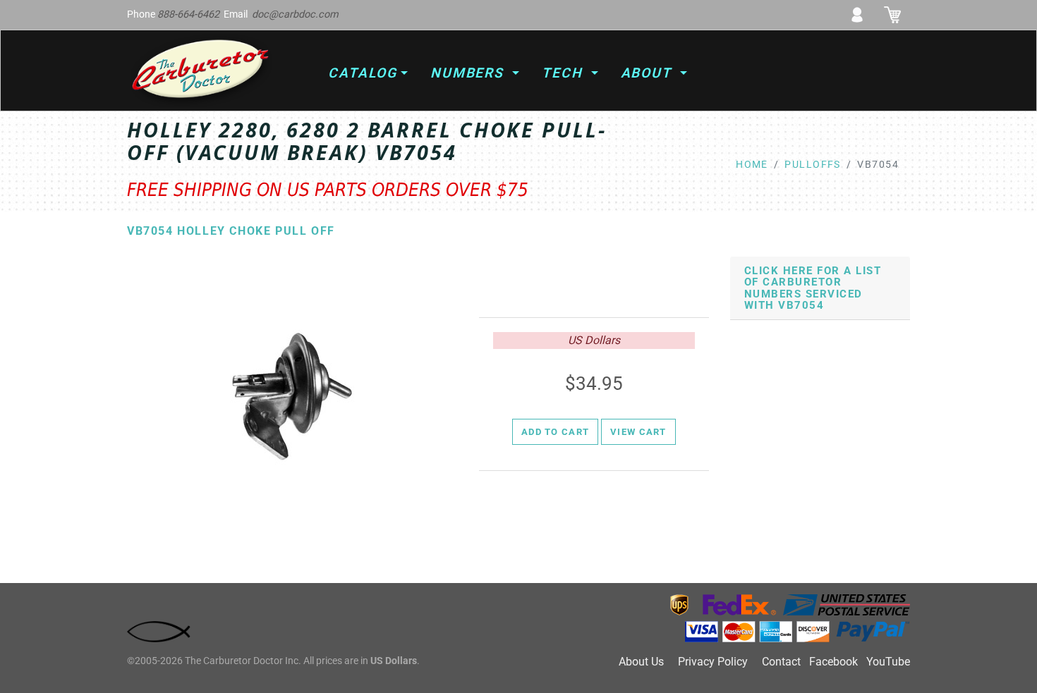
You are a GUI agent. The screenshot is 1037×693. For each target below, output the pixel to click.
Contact (781, 661)
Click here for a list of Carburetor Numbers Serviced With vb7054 (812, 288)
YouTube (888, 661)
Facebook (833, 661)
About (649, 73)
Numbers (469, 73)
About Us (641, 661)
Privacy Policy (713, 661)
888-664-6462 (188, 14)
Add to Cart (555, 432)
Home (752, 165)
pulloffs (812, 165)
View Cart (638, 432)
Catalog (362, 73)
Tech (565, 73)
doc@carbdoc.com (295, 14)
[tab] (820, 289)
